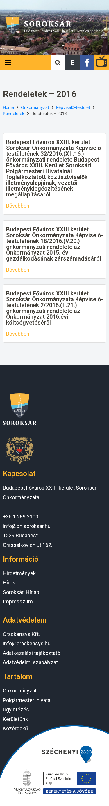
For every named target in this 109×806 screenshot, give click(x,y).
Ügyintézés (16, 709)
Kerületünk (15, 719)
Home (8, 107)
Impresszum (18, 601)
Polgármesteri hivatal (27, 700)
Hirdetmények (19, 573)
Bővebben (17, 206)
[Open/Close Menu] (8, 62)
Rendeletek (13, 113)
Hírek (9, 583)
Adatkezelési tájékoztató (31, 653)
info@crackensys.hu (27, 643)
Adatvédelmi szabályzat (30, 662)
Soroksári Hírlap (21, 592)
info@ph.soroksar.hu (27, 526)
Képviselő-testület (73, 107)
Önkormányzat (35, 107)
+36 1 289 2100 (20, 516)
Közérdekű (15, 728)
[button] (72, 62)
